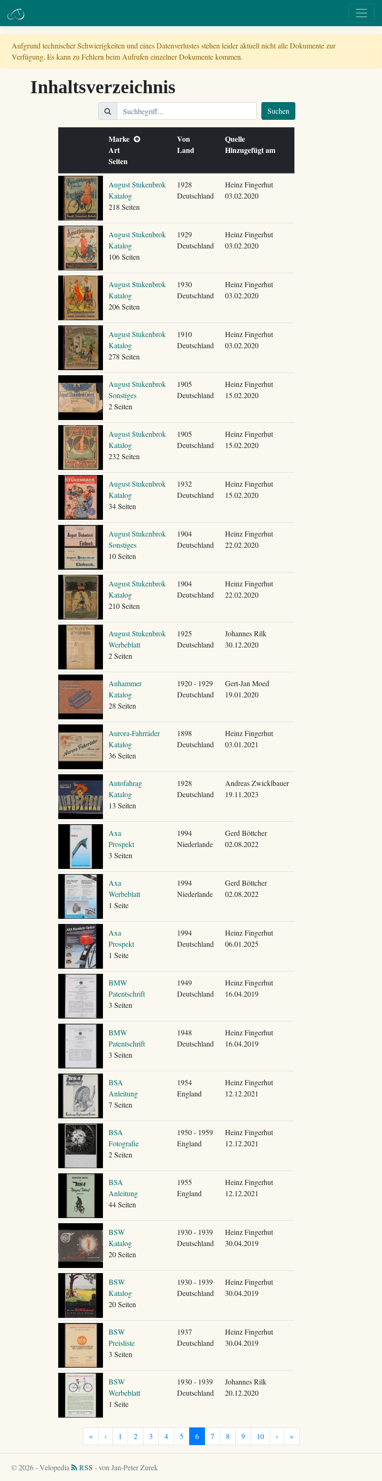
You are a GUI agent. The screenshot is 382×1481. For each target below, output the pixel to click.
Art (116, 150)
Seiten (120, 161)
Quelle (237, 138)
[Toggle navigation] (361, 13)
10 (260, 1436)
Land (187, 150)
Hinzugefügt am (252, 150)
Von (185, 138)
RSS (85, 1467)
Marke (121, 138)
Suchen (278, 111)
